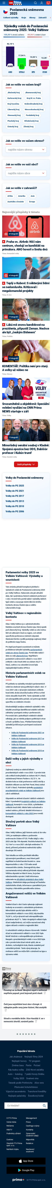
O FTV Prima (11, 1118)
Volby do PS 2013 (15, 501)
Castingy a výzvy (32, 1126)
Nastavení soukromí (30, 1150)
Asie (33, 196)
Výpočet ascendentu (16, 1091)
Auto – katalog (15, 1074)
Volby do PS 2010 (15, 506)
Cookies (9, 1139)
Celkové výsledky (10, 18)
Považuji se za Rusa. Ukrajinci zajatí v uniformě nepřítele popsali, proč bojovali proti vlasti (25, 991)
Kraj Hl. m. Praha (34, 98)
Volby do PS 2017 (15, 496)
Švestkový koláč (36, 1096)
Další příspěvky (24, 464)
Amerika (21, 196)
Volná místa (11, 1122)
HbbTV (9, 1130)
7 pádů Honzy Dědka (34, 1074)
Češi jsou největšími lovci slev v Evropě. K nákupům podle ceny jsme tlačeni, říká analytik (25, 1005)
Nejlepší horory (19, 1061)
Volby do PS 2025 (15, 485)
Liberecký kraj (13, 109)
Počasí (37, 1065)
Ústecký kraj (13, 126)
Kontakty (29, 1130)
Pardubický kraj (32, 115)
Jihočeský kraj (14, 92)
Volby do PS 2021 (15, 491)
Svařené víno (32, 1078)
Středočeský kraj (31, 121)
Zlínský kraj (28, 126)
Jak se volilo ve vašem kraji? (23, 84)
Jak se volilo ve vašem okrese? (25, 140)
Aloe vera (39, 1082)
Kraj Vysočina (13, 104)
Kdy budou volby (16, 1069)
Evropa (32, 202)
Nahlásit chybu (12, 1149)
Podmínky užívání (13, 1133)
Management (31, 1118)
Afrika (10, 196)
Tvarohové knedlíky (37, 1091)
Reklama (10, 1126)
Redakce (29, 1143)
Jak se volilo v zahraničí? (21, 188)
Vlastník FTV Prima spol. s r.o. (14, 1144)
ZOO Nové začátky (35, 1069)
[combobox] (25, 149)
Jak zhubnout (15, 1056)
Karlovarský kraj (14, 98)
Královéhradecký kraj (33, 104)
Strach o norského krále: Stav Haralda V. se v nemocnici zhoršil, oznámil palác (24, 1020)
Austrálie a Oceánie (16, 202)
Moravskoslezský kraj (34, 109)
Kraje (24, 18)
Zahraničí (43, 18)
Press (28, 1122)
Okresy (32, 18)
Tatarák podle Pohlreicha (20, 1082)
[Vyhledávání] (35, 3)
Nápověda (30, 1139)
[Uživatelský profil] (41, 3)
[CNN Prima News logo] (15, 3)
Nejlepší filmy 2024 (33, 1056)
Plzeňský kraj (13, 121)
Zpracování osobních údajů (32, 1134)
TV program (34, 1061)
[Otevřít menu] (3, 3)
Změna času (18, 1065)
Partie (28, 1065)
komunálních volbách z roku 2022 (19, 813)
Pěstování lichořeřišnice (26, 1087)
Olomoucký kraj (14, 115)
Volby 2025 (18, 1078)
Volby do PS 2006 (15, 511)
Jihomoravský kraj (33, 92)
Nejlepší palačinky (17, 1096)
